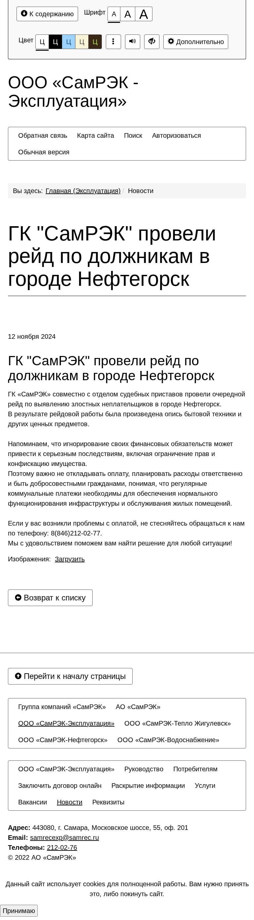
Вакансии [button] (32, 802)
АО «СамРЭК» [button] (138, 706)
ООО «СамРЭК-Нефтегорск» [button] (62, 739)
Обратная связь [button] (42, 135)
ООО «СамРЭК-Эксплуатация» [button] (66, 723)
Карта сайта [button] (95, 135)
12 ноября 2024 (32, 336)
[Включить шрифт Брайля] (113, 41)
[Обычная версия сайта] (151, 41)
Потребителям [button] (195, 769)
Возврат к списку (53, 597)
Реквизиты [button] (108, 802)
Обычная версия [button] (43, 152)
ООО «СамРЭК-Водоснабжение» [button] (168, 739)
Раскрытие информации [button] (148, 785)
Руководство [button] (143, 769)
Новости (140, 190)
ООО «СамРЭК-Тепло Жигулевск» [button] (177, 723)
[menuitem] (42, 135)
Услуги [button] (205, 785)
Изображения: (46, 559)
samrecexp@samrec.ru (64, 837)
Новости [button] (69, 802)
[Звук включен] (132, 41)
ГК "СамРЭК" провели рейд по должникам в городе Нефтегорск (112, 256)
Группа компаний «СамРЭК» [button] (62, 706)
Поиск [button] (133, 135)
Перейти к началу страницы (73, 676)
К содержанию (50, 14)
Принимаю (19, 910)
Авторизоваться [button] (176, 135)
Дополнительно (199, 41)
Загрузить (70, 559)
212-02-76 (62, 847)
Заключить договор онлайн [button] (60, 785)
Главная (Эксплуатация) (83, 190)
